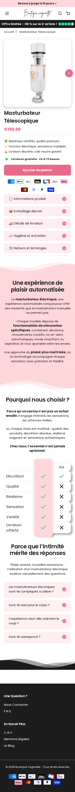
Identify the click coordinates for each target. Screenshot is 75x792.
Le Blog (9, 745)
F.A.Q (7, 711)
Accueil (9, 32)
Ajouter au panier (37, 170)
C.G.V (8, 732)
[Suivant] (69, 73)
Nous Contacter (16, 705)
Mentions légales (16, 739)
